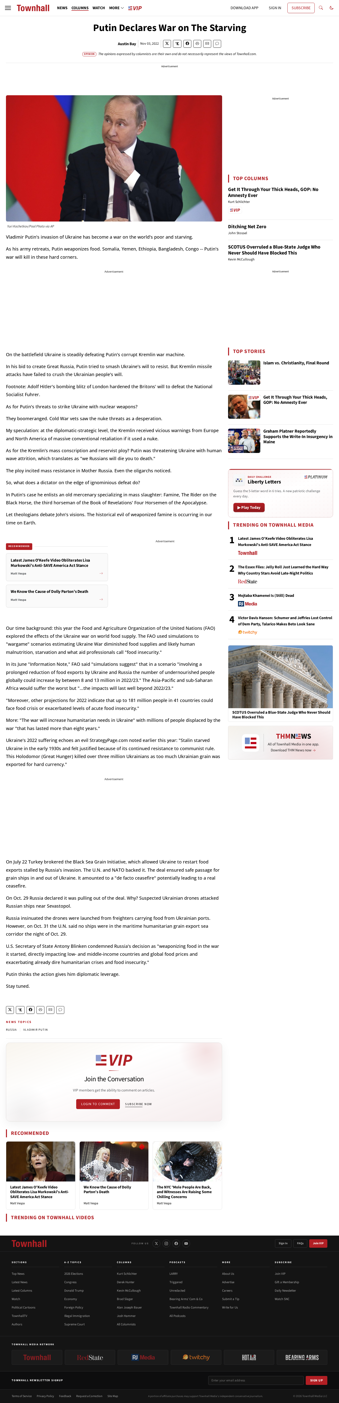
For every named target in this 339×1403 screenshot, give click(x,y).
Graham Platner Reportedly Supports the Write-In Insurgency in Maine (298, 437)
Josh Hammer (126, 1316)
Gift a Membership (287, 1282)
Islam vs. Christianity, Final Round (296, 363)
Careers (227, 1290)
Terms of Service (22, 1396)
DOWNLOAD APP (244, 8)
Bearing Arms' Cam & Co (186, 1299)
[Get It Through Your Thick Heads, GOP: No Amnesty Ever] (244, 407)
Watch (16, 1299)
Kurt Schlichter (127, 1274)
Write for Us (230, 1307)
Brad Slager (125, 1299)
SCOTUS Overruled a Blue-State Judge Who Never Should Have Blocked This (274, 250)
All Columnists (126, 1324)
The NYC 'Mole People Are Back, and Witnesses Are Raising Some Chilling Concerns (184, 1191)
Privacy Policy (45, 1396)
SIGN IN (275, 8)
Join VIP (318, 1243)
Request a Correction (89, 1396)
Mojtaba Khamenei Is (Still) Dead (266, 595)
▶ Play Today (249, 507)
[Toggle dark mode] (331, 8)
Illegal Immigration (77, 1316)
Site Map (112, 1396)
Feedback (65, 1396)
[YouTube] (186, 1243)
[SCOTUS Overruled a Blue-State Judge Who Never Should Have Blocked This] (280, 676)
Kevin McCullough (129, 1290)
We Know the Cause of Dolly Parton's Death (107, 1189)
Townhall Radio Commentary (189, 1307)
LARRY (174, 1274)
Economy (70, 1299)
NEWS (62, 8)
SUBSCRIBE (301, 8)
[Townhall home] (29, 1243)
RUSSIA (11, 1030)
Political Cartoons (23, 1307)
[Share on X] (167, 44)
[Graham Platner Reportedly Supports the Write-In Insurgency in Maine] (244, 441)
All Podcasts (177, 1316)
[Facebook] (176, 1243)
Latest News (19, 1282)
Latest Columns (22, 1290)
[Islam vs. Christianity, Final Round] (244, 372)
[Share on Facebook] (187, 44)
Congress (70, 1282)
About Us (228, 1274)
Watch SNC (282, 1299)
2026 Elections (73, 1274)
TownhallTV (19, 1316)
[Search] (321, 8)
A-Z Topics (73, 1262)
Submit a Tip (230, 1299)
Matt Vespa (17, 1203)
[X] (156, 1243)
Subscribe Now (138, 1104)
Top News (18, 1274)
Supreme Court (74, 1324)
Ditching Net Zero (247, 226)
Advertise (228, 1282)
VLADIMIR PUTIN (35, 1030)
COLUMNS (80, 8)
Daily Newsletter (285, 1290)
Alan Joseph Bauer (129, 1307)
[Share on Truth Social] (177, 44)
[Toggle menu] (8, 8)
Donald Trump (74, 1290)
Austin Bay (127, 44)
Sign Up (316, 1380)
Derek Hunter (126, 1282)
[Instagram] (166, 1243)
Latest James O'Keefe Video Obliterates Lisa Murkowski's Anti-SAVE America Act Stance (39, 1191)
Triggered (176, 1282)
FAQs (300, 1243)
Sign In (283, 1243)
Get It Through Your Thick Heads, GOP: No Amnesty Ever (273, 192)
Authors (17, 1324)
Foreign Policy (73, 1307)
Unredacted (177, 1290)
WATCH (99, 8)
